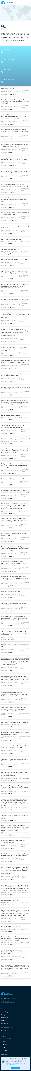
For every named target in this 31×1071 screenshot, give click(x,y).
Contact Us (4, 1020)
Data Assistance (7, 1038)
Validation (5, 1044)
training (5, 1050)
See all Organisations (7, 43)
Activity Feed (4, 1023)
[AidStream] (7, 994)
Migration (5, 1041)
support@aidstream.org (10, 1002)
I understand (15, 1068)
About (2, 1009)
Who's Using (4, 1012)
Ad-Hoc (4, 1047)
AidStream (5, 1033)
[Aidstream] (7, 2)
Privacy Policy (4, 1017)
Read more (12, 1064)
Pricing (3, 1014)
